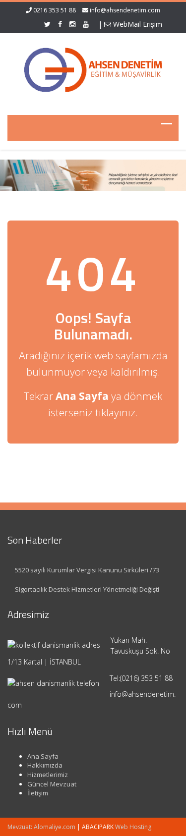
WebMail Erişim (136, 24)
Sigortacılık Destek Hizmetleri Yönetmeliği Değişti (87, 589)
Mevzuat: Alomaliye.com (41, 827)
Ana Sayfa (43, 756)
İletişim (37, 792)
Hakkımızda (44, 765)
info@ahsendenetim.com (125, 10)
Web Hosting (133, 827)
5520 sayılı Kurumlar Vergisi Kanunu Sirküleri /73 (87, 569)
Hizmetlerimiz (47, 774)
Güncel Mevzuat (51, 784)
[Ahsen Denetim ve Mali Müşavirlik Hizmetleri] (93, 67)
